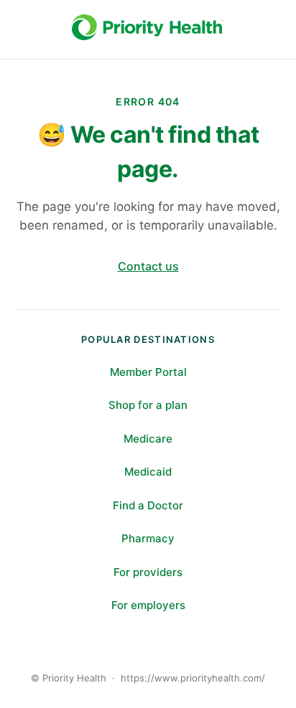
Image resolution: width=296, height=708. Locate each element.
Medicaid (148, 471)
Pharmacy (148, 538)
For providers (148, 572)
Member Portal (148, 372)
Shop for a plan (148, 405)
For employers (148, 605)
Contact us (148, 266)
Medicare (148, 438)
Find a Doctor (148, 505)
